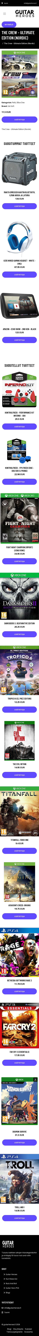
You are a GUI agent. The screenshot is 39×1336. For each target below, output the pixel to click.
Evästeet (28, 1329)
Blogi (8, 1292)
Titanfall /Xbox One (19, 839)
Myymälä (9, 24)
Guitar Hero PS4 (12, 1288)
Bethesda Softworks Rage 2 (19, 980)
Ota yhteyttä (18, 1329)
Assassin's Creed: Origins (19, 905)
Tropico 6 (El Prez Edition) (19, 698)
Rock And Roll (11, 1283)
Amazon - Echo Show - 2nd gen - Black (19, 329)
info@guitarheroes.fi (30, 3)
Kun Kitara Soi (11, 1279)
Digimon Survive (20, 1131)
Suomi (6, 3)
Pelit (14, 102)
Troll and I (19, 1207)
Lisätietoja (19, 119)
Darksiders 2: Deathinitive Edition (19, 623)
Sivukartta (28, 1332)
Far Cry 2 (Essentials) (19, 1051)
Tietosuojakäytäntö (14, 1332)
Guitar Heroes (11, 1274)
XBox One (20, 102)
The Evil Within (19, 764)
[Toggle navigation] (4, 14)
